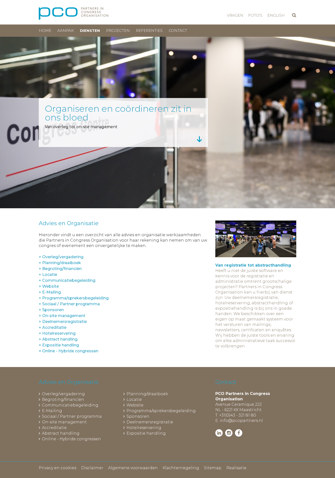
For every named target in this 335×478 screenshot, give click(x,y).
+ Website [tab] (49, 286)
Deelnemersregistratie (150, 422)
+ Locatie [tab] (48, 274)
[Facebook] (238, 433)
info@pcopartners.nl (241, 420)
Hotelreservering (144, 427)
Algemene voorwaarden (133, 468)
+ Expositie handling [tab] (59, 345)
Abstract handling (60, 433)
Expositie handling (146, 433)
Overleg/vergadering (63, 394)
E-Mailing (52, 410)
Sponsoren (138, 416)
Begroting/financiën (63, 399)
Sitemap (212, 468)
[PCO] (73, 13)
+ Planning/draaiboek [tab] (60, 262)
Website (135, 405)
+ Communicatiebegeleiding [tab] (67, 280)
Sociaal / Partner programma (72, 416)
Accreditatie (54, 427)
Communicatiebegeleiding (70, 405)
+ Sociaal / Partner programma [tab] (69, 304)
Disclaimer (92, 468)
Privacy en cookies (57, 468)
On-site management (64, 422)
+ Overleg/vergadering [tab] (61, 257)
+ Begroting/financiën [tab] (60, 268)
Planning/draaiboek (147, 394)
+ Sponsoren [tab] (51, 309)
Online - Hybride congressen (71, 439)
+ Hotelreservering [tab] (57, 333)
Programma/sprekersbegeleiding (161, 410)
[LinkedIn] (219, 433)
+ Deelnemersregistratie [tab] (63, 321)
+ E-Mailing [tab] (50, 292)
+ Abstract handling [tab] (58, 339)
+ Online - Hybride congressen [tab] (68, 351)
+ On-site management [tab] (62, 315)
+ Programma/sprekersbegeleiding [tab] (74, 298)
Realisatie (236, 468)
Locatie (134, 399)
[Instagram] (228, 433)
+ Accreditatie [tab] (52, 327)
